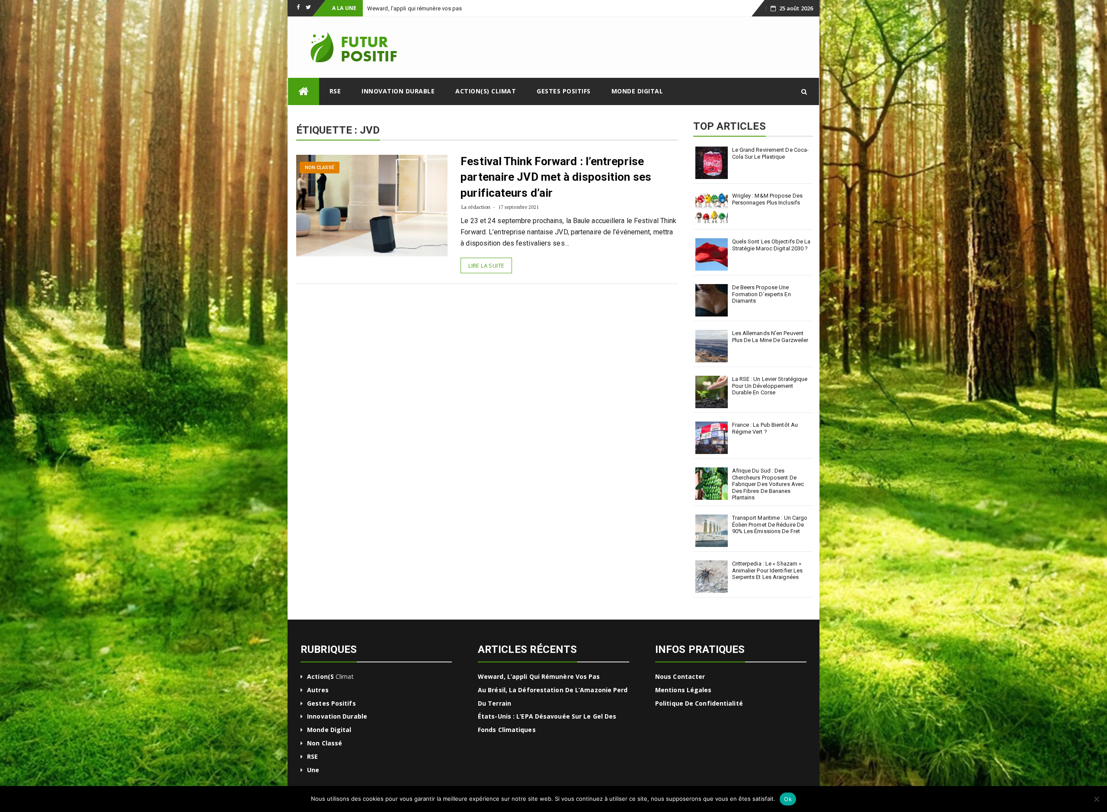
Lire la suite (486, 265)
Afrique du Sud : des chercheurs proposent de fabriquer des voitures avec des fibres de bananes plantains (768, 484)
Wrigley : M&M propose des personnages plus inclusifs (767, 199)
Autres (318, 690)
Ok (788, 799)
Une (313, 770)
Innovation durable (398, 91)
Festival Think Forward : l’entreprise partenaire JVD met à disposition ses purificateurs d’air (556, 177)
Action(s (320, 676)
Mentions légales (683, 690)
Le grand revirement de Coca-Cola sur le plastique (770, 153)
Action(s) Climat (485, 91)
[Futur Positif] (303, 91)
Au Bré (375, 8)
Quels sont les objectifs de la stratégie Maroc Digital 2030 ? (771, 245)
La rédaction (475, 207)
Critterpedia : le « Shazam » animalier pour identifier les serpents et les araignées (767, 570)
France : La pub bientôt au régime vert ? (765, 428)
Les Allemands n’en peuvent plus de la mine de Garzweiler (770, 336)
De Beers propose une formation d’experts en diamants (761, 294)
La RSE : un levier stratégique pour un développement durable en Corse (770, 386)
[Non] (1096, 799)
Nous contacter (680, 676)
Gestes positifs (564, 91)
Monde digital (637, 91)
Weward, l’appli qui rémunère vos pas (539, 676)
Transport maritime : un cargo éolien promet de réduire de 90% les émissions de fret (770, 524)
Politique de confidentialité (699, 703)
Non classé (319, 167)
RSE (335, 91)
